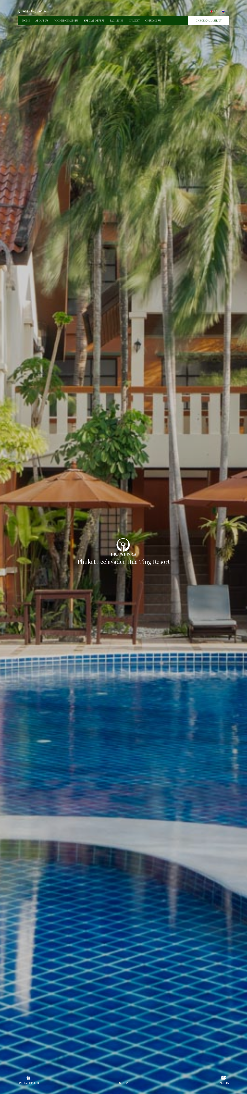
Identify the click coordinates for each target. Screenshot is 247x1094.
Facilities (117, 20)
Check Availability (209, 20)
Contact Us (153, 20)
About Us (41, 20)
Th (227, 11)
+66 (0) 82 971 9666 (34, 11)
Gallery (134, 20)
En (215, 11)
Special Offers (94, 20)
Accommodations (66, 20)
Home (26, 20)
